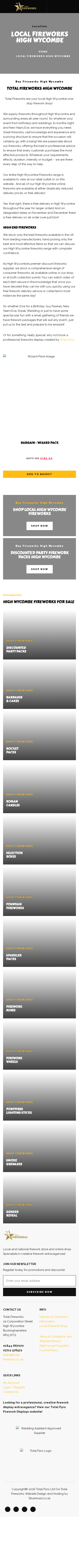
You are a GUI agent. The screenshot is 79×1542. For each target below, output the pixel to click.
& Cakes (12, 701)
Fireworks (15, 908)
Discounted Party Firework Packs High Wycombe (40, 555)
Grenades (14, 1164)
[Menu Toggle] (5, 6)
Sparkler (13, 955)
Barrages (14, 697)
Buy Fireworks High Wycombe (40, 503)
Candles (13, 805)
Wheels (12, 1061)
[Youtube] (33, 1509)
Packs (11, 752)
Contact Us (10, 1392)
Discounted (16, 647)
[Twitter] (16, 1509)
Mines (11, 1010)
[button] (54, 6)
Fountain (13, 904)
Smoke (11, 1160)
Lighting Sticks (19, 1112)
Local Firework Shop (53, 1326)
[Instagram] (24, 1509)
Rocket (12, 748)
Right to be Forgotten (54, 1345)
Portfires (14, 1109)
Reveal (11, 1215)
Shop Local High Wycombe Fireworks (39, 512)
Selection (14, 853)
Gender (12, 1212)
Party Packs (16, 651)
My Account (11, 1382)
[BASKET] (74, 6)
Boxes (11, 856)
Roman (12, 801)
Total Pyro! (67, 339)
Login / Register (14, 1387)
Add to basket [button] (39, 474)
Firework (14, 1006)
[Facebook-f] (7, 1509)
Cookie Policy (49, 1350)
